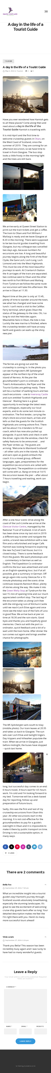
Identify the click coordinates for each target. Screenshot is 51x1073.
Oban (38, 138)
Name (9, 1026)
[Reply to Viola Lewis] (45, 937)
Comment (11, 987)
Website (40, 1026)
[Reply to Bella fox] (45, 884)
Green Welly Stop (16, 590)
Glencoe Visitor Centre (14, 526)
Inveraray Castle (39, 394)
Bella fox (7, 884)
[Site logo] (10, 11)
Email (24, 1026)
